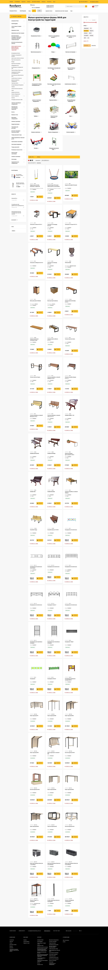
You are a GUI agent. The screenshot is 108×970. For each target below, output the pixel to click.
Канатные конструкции (16, 63)
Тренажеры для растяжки (53, 944)
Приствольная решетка (16, 59)
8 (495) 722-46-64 (50, 5)
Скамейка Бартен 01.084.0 (53, 529)
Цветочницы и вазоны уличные (18, 58)
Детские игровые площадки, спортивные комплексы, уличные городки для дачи (42, 949)
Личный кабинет (26, 941)
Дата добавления (45, 160)
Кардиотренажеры (52, 943)
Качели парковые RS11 (70, 826)
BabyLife (91, 30)
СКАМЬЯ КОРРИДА (51, 453)
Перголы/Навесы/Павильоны (17, 70)
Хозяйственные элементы (17, 78)
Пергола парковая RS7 (52, 826)
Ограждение (32, 678)
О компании (17, 1)
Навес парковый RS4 (34, 826)
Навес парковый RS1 (34, 752)
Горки (13, 90)
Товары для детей (52, 955)
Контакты (49, 1)
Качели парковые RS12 (35, 789)
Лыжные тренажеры (52, 960)
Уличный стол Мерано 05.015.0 (36, 262)
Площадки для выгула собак (17, 99)
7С (90, 28)
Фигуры (13, 61)
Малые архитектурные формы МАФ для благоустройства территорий (42, 955)
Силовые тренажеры (52, 941)
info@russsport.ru (47, 930)
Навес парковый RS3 (51, 789)
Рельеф (91, 35)
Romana (85, 33)
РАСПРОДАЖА (40, 941)
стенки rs (13, 230)
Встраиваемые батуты (16, 53)
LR (88, 37)
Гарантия (23, 1)
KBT (85, 37)
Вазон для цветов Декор (52, 300)
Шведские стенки (40, 945)
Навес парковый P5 (34, 715)
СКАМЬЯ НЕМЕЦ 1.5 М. (69, 415)
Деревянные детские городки (42, 947)
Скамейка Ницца (33, 529)
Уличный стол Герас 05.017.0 (71, 224)
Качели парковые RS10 (70, 752)
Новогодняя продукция (53, 954)
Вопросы (43, 1)
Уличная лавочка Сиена (70, 338)
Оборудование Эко (15, 65)
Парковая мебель (15, 83)
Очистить (94, 45)
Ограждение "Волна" (51, 678)
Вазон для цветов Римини (35, 300)
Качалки (13, 97)
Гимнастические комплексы (17, 88)
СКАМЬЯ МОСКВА (51, 491)
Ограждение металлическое (71, 529)
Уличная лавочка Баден (35, 377)
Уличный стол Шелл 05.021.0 (36, 224)
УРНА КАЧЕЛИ (68, 262)
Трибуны (13, 86)
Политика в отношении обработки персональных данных (14, 950)
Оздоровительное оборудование (52, 964)
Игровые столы (40, 964)
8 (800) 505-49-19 (50, 6)
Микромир (86, 28)
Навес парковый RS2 (69, 715)
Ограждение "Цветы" (51, 604)
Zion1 (90, 33)
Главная (11, 1)
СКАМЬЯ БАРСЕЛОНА (34, 453)
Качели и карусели (15, 95)
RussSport (86, 30)
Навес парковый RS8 (69, 789)
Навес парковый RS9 (51, 715)
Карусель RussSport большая (71, 185)
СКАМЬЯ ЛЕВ (32, 491)
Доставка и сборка (36, 1)
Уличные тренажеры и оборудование (41, 958)
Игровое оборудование (16, 94)
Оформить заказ (26, 943)
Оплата (28, 1)
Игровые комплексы (15, 92)
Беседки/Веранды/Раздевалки (17, 84)
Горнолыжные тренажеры (53, 952)
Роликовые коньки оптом (53, 957)
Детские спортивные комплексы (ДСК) (52, 947)
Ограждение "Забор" (69, 641)
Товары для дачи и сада (53, 948)
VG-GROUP (86, 35)
